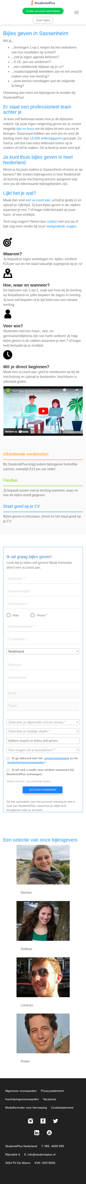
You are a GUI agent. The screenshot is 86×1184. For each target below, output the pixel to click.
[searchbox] (43, 740)
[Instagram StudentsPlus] (30, 1121)
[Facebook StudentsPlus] (43, 1121)
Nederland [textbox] (16, 651)
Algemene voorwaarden (21, 1090)
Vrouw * (42, 615)
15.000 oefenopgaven (46, 138)
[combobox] (43, 651)
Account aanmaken (42, 789)
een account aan (38, 200)
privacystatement (56, 758)
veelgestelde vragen (61, 226)
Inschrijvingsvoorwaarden (22, 1099)
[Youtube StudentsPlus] (49, 1133)
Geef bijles (43, 20)
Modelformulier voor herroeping (26, 1107)
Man (16, 615)
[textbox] (43, 722)
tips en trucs (25, 128)
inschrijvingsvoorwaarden (25, 762)
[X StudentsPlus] (56, 1121)
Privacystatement (52, 1090)
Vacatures (49, 1099)
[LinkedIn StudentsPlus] (37, 1133)
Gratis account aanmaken (43, 11)
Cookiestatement (62, 1107)
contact (52, 221)
